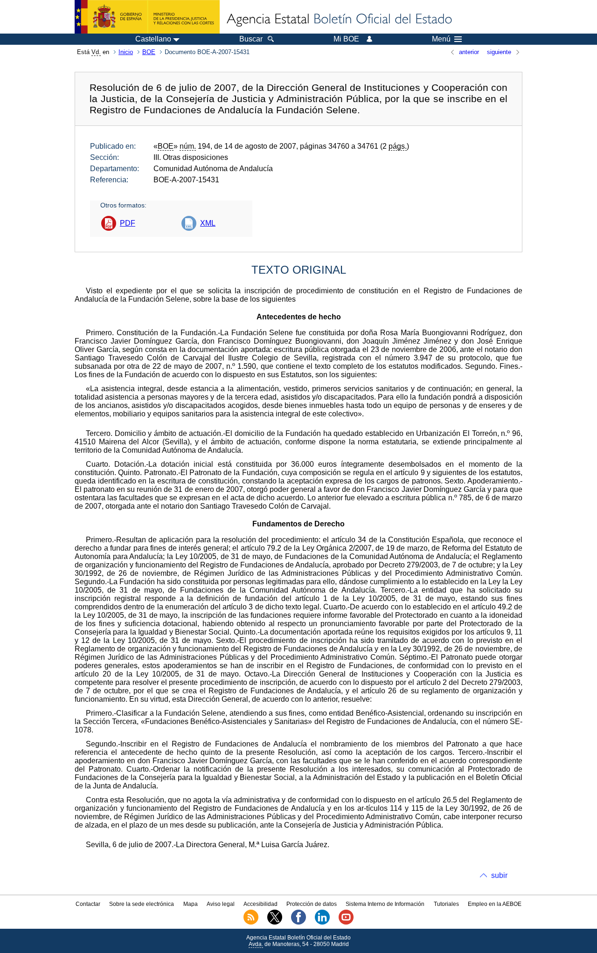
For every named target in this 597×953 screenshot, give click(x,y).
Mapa (190, 904)
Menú (441, 39)
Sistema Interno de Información (385, 904)
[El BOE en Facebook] (298, 922)
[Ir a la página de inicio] (338, 20)
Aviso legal (221, 904)
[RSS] (250, 922)
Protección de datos (311, 904)
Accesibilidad (260, 904)
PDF (127, 223)
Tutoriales (446, 904)
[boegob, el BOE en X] (274, 922)
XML (207, 223)
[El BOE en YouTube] (346, 922)
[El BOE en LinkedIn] (322, 922)
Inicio (125, 51)
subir (499, 875)
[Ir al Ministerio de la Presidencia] (147, 17)
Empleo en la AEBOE (494, 904)
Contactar (88, 904)
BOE (148, 51)
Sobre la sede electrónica (141, 904)
